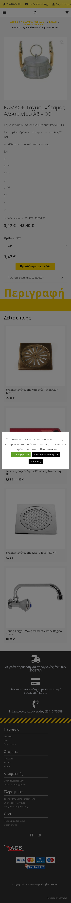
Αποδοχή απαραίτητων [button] (46, 454)
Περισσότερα (48, 449)
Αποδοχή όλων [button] (21, 454)
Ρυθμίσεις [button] (36, 461)
